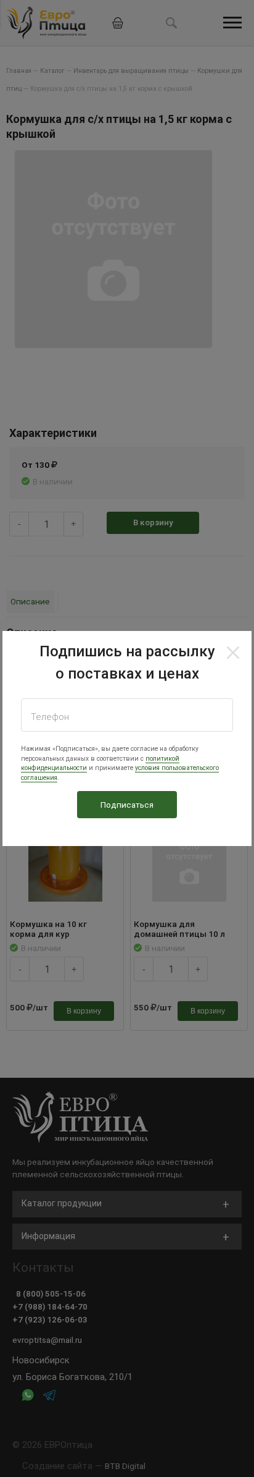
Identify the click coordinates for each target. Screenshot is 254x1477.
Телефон (50, 716)
